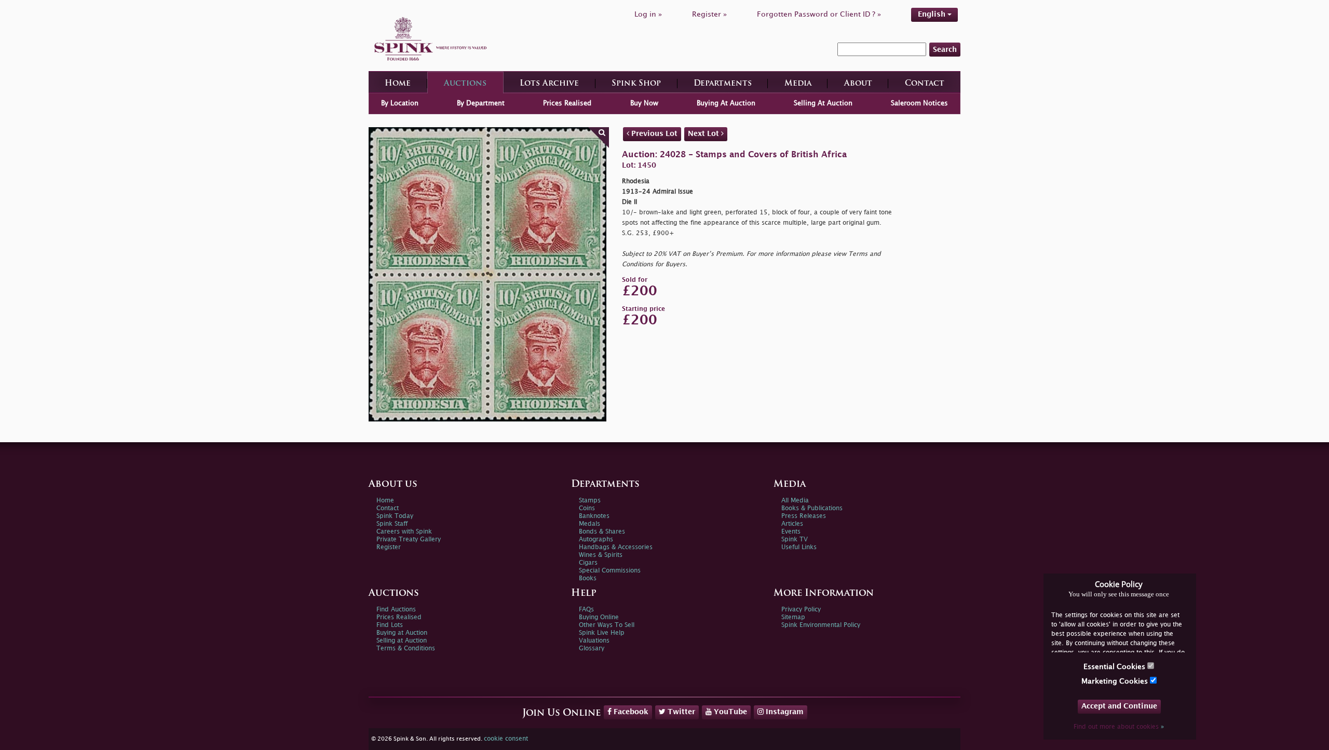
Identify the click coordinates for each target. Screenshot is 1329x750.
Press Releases (803, 516)
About (858, 84)
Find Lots (389, 625)
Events (791, 532)
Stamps (590, 500)
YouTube (729, 711)
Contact (924, 84)
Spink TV (794, 539)
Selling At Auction (823, 103)
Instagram (784, 711)
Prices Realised (567, 103)
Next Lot (704, 133)
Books (587, 578)
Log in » (648, 14)
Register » (709, 14)
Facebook (630, 711)
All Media (795, 500)
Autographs (596, 539)
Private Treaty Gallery (408, 539)
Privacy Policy (801, 609)
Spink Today (394, 516)
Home (398, 84)
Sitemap (793, 617)
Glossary (591, 648)
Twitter (680, 711)
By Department (481, 103)
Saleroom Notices (919, 103)
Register (388, 547)
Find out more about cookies (1119, 727)
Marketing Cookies (1115, 681)
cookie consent (506, 739)
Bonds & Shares (602, 532)
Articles (792, 524)
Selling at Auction (401, 641)
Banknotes (594, 516)
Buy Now (644, 103)
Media (797, 84)
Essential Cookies (1115, 666)
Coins (587, 508)
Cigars (588, 563)
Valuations (594, 641)
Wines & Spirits (600, 555)
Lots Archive (549, 84)
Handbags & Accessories (616, 547)
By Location (399, 103)
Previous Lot (653, 133)
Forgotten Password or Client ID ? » (819, 14)
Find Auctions (396, 609)
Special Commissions (610, 571)
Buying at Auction (401, 633)
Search (945, 49)
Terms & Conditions (405, 648)
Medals (589, 524)
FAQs (586, 609)
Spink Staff (392, 524)
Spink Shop (636, 84)
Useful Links (799, 547)
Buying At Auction (726, 103)
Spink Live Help (602, 633)
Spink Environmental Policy (820, 625)
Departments (723, 84)
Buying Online (599, 617)
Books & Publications (812, 508)
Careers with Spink (404, 532)
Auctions (465, 84)
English (932, 14)
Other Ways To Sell (606, 625)
